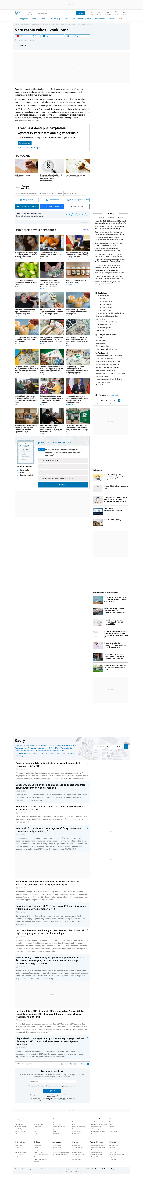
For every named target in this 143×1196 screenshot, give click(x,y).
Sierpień (114, 395)
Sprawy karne (57, 1124)
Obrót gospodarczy (20, 1126)
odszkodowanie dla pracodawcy (51, 193)
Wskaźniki (103, 353)
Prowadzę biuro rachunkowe (99, 1124)
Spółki (73, 1124)
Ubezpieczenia (58, 750)
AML (91, 1133)
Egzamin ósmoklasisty (40, 1159)
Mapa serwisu (116, 1169)
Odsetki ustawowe (96, 1154)
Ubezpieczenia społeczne (37, 748)
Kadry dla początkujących (66, 753)
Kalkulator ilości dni (77, 1147)
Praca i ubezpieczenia (78, 1126)
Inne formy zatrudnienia (23, 753)
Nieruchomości (100, 19)
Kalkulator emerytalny (103, 328)
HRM (56, 748)
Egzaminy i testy (39, 1152)
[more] (84, 193)
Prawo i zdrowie (57, 1136)
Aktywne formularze (108, 334)
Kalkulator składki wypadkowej (106, 322)
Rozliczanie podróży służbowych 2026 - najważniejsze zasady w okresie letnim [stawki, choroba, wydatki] (108, 266)
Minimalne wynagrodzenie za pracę (108, 364)
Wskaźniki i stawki (96, 1142)
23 (123, 400)
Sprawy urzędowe (58, 1129)
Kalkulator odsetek (77, 1152)
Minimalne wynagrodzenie (98, 1147)
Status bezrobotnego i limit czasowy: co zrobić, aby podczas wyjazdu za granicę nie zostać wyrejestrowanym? (110, 233)
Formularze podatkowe (116, 1154)
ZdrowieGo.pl (113, 1145)
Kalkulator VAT (76, 1150)
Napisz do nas (54, 200)
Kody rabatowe (114, 1150)
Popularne (101, 217)
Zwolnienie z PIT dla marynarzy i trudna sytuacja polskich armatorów (108, 283)
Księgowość (24, 19)
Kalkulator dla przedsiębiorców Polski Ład (110, 313)
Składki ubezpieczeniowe (98, 1150)
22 (119, 400)
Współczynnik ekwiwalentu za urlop (108, 361)
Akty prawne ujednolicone (60, 1154)
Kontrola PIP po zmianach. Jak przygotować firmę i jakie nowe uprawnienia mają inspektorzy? (110, 228)
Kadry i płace (19, 1154)
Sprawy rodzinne (58, 1122)
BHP (50, 748)
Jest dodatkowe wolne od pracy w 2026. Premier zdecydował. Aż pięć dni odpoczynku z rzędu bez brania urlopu (108, 244)
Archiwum (112, 1147)
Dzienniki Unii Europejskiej (61, 1152)
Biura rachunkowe (96, 1119)
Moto (89, 19)
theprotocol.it (113, 1157)
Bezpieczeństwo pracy (47, 753)
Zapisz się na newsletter (80, 200)
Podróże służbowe (96, 1152)
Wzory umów (113, 1152)
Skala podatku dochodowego (99, 1157)
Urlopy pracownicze (102, 346)
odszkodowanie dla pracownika (26, 193)
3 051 (83, 1064)
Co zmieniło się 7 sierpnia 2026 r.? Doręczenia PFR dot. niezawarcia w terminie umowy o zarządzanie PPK (110, 239)
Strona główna (19, 24)
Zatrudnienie (42, 745)
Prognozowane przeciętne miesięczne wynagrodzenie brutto (109, 380)
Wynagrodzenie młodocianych (106, 370)
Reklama (105, 1169)
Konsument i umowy (59, 1126)
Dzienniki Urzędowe (59, 1150)
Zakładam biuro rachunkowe (99, 1122)
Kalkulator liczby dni (102, 296)
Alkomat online (101, 330)
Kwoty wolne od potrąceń (104, 359)
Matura (36, 1157)
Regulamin (70, 1169)
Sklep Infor (56, 1133)
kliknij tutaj (63, 1100)
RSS (87, 1169)
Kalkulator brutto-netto (103, 304)
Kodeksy (55, 1157)
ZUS (35, 753)
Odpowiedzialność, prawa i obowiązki (60, 24)
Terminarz (103, 395)
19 (106, 400)
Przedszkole (37, 1145)
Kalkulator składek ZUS (104, 325)
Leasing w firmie (77, 1131)
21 (115, 400)
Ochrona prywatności (30, 1169)
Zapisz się (52, 1091)
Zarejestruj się (24, 143)
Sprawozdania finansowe (98, 1131)
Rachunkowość (19, 1124)
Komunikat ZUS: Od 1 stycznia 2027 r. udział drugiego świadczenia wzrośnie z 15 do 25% (110, 222)
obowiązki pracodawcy (72, 193)
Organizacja (18, 1145)
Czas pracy (99, 337)
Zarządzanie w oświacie (41, 1154)
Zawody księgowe (20, 1131)
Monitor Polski (57, 1147)
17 (98, 400)
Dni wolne (97, 470)
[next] (88, 1064)
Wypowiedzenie (20, 748)
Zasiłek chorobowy (102, 376)
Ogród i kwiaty (113, 1131)
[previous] (62, 1064)
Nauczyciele (37, 1150)
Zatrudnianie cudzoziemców (105, 592)
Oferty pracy (19, 756)
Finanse (111, 1126)
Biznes (42, 19)
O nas (17, 1169)
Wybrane (120, 217)
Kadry (34, 19)
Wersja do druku (28, 200)
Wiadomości (19, 745)
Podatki (17, 1122)
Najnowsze (110, 217)
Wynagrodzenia (101, 343)
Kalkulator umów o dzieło (104, 310)
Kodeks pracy (30, 745)
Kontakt (95, 1169)
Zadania (17, 1150)
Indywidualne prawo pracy (39, 24)
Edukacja (112, 19)
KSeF (121, 19)
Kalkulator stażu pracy (78, 1154)
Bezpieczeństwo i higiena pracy (106, 349)
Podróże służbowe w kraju (98, 1145)
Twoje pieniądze (78, 19)
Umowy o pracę (101, 340)
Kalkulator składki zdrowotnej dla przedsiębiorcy (107, 317)
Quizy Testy (100, 385)
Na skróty (112, 1142)
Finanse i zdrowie (77, 1133)
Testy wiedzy (37, 1161)
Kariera (80, 1169)
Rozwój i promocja (20, 1152)
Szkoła (36, 1147)
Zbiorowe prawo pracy (43, 750)
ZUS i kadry (18, 1129)
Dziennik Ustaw (57, 1145)
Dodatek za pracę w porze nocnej (107, 367)
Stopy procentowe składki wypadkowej (109, 356)
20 (110, 400)
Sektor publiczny (54, 19)
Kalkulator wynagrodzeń (104, 301)
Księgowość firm (20, 1119)
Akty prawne (57, 1142)
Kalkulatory (103, 292)
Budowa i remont (114, 1129)
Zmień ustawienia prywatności (52, 1169)
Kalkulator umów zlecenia (104, 307)
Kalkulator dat (100, 298)
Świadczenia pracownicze (65, 745)
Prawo (66, 19)
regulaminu (52, 1086)
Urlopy (51, 745)
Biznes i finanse (76, 1122)
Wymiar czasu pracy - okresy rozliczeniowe (110, 373)
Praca (54, 1131)
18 (102, 400)
